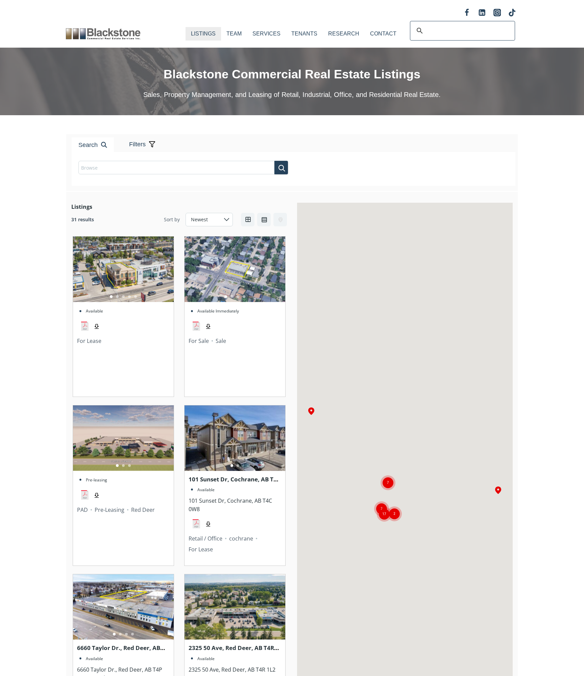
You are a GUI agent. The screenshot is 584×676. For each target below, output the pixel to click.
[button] (498, 490)
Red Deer (143, 510)
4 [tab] (129, 296)
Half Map (280, 219)
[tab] (278, 121)
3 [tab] (123, 296)
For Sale (199, 341)
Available (94, 311)
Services (266, 33)
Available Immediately (218, 311)
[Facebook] (466, 12)
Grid (247, 219)
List (264, 219)
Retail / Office (205, 538)
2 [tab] (117, 296)
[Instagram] (497, 12)
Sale (221, 341)
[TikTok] (512, 12)
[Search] (281, 167)
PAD (82, 510)
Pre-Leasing (109, 510)
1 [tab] (111, 296)
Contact (383, 33)
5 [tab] (135, 296)
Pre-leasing (96, 480)
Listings (203, 33)
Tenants (304, 33)
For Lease (89, 341)
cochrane (241, 538)
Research (343, 33)
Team (234, 33)
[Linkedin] (482, 12)
